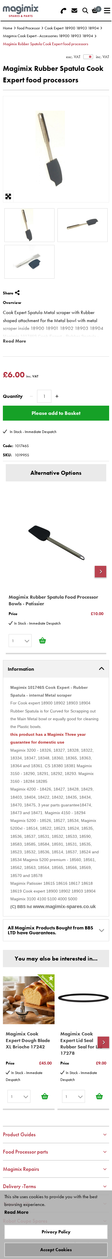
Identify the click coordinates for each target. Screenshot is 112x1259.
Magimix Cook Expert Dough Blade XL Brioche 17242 (28, 1040)
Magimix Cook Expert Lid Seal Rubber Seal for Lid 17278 (81, 1043)
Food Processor (28, 28)
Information (21, 669)
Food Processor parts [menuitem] (25, 1151)
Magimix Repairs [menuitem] (21, 1169)
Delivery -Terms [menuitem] (19, 1186)
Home (7, 28)
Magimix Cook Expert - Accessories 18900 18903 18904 (48, 35)
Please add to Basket (56, 413)
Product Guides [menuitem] (19, 1134)
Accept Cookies (56, 1250)
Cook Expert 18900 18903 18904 (72, 28)
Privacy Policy (56, 1232)
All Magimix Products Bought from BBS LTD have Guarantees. (50, 930)
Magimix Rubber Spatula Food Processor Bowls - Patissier (53, 600)
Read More (14, 341)
